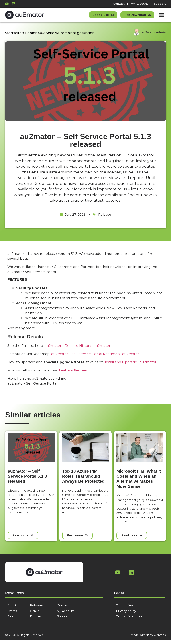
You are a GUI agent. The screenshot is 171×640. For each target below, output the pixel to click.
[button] (161, 15)
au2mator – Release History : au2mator (77, 345)
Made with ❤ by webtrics (148, 635)
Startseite (13, 33)
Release (104, 215)
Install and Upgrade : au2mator (130, 362)
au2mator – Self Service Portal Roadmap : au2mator (95, 354)
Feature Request (73, 370)
